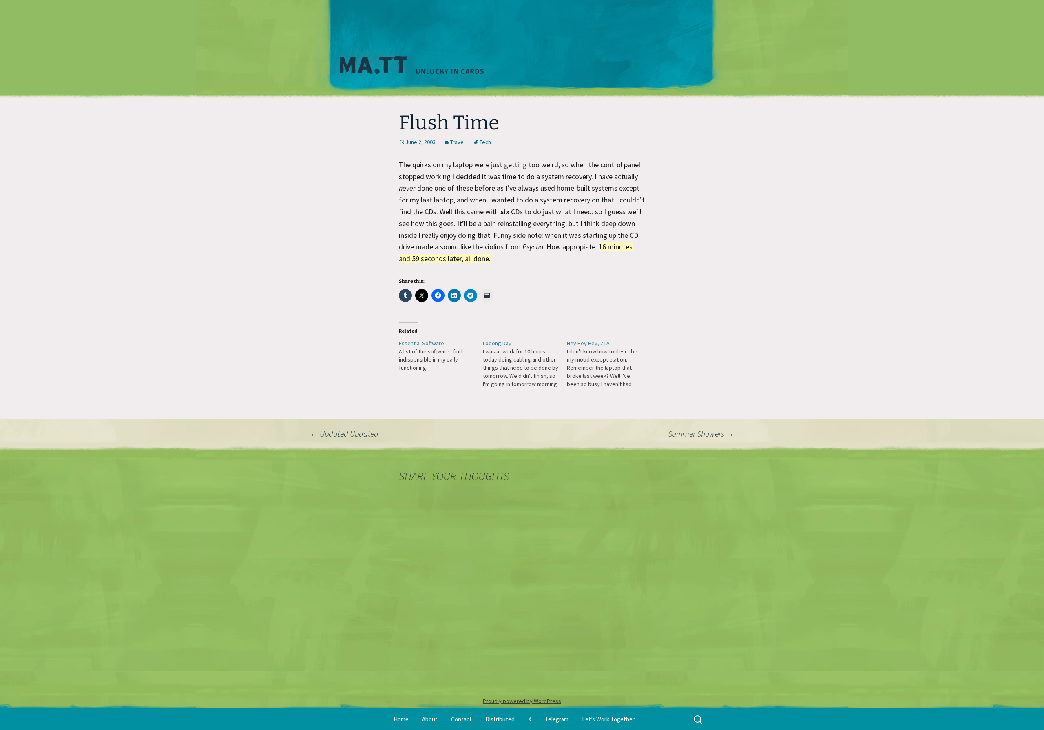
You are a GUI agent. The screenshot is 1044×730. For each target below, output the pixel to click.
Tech (485, 142)
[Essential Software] (441, 355)
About (430, 719)
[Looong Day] (525, 363)
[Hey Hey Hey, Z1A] (609, 363)
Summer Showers (701, 433)
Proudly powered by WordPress (522, 701)
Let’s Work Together (608, 719)
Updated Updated (344, 433)
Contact (461, 719)
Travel (457, 142)
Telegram (556, 719)
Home (401, 719)
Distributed (500, 719)
